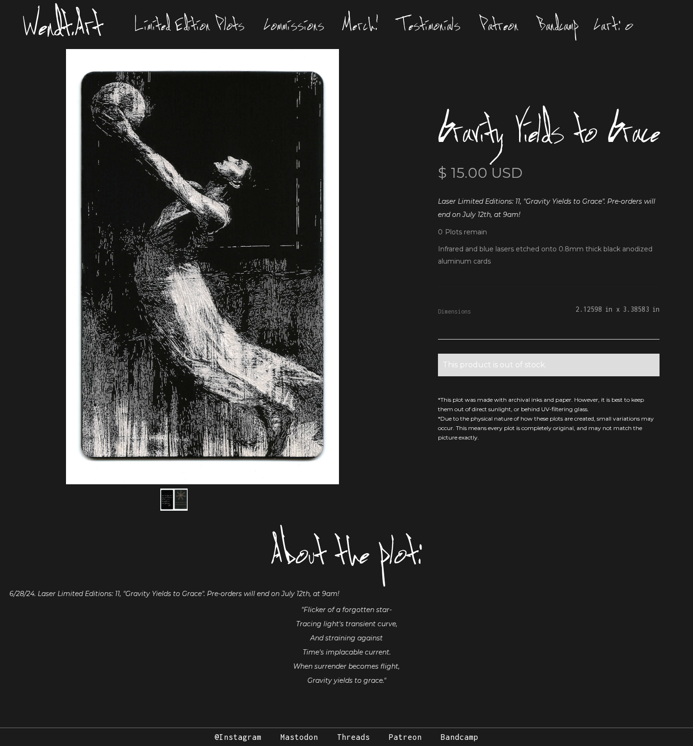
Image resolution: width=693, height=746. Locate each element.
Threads (353, 737)
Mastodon (299, 737)
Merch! (361, 24)
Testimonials (429, 24)
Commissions (294, 24)
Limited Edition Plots (190, 24)
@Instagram (238, 737)
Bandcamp (558, 24)
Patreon (499, 24)
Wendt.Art (63, 24)
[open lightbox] (202, 266)
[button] (614, 24)
